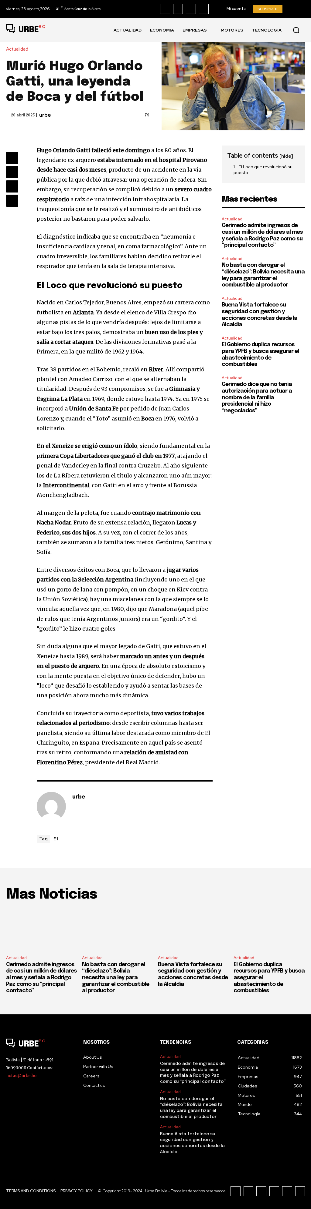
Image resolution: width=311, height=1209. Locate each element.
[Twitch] (274, 1191)
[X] (204, 9)
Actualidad (17, 49)
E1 (56, 839)
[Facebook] (165, 9)
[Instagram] (178, 9)
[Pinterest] (12, 186)
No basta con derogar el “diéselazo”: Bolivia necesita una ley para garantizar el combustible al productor (115, 977)
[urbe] (51, 806)
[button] (296, 30)
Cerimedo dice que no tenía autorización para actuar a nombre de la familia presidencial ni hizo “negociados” (257, 397)
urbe (45, 115)
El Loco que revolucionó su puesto (263, 170)
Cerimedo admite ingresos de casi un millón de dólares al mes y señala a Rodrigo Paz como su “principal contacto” (41, 977)
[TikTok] (191, 9)
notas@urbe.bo (21, 1075)
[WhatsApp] (12, 201)
